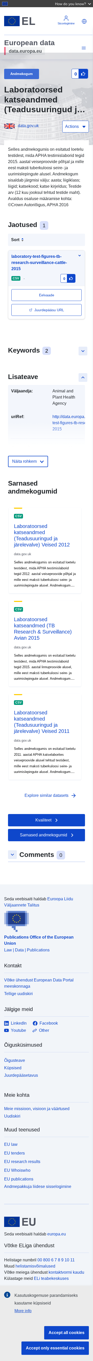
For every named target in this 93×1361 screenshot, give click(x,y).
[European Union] (44, 1222)
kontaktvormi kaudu (66, 1272)
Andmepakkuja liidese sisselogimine (37, 1186)
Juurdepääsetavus (21, 1075)
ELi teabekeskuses (51, 1278)
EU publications (18, 1179)
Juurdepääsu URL (49, 310)
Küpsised (12, 1068)
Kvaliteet (43, 820)
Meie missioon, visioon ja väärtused (36, 1109)
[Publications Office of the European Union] (44, 920)
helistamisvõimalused (35, 1266)
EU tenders (14, 1153)
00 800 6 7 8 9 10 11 (56, 1260)
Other (44, 1030)
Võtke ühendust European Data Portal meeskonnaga (39, 983)
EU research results (22, 1161)
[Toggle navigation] (83, 48)
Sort (15, 240)
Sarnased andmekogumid (43, 835)
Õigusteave (14, 1060)
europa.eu (56, 1234)
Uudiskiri (12, 1116)
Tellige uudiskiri (18, 993)
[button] (73, 3)
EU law (11, 1144)
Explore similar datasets (51, 795)
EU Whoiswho (17, 1170)
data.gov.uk (28, 126)
